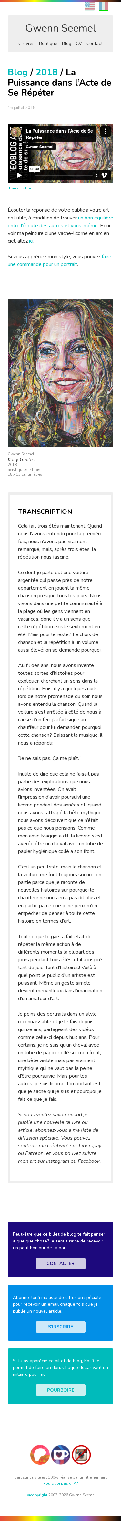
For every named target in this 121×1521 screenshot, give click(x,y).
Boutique (48, 43)
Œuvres (26, 43)
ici (31, 241)
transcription (20, 188)
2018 (47, 72)
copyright (36, 1494)
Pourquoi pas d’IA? (60, 1483)
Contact (94, 43)
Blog (66, 43)
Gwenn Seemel (60, 28)
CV (79, 43)
